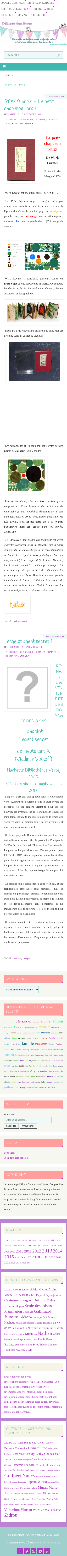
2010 (20, 1251)
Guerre (18, 1049)
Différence (45, 1033)
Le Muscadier (31, 1328)
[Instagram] (40, 1551)
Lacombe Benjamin (18, 1482)
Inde (46, 1055)
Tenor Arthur (13, 1505)
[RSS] (33, 1551)
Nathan (45, 1333)
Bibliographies (43, 9)
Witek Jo (38, 1510)
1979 (30, 1240)
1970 (22, 1240)
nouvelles (45, 1066)
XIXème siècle (50, 1087)
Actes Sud (8, 1290)
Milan (29, 1334)
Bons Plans (9, 1152)
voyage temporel (32, 1087)
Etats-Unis (15, 1044)
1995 (60, 1240)
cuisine (32, 1033)
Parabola (39, 1543)
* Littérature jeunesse (20, 119)
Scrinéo (22, 1344)
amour (57, 1021)
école (61, 1033)
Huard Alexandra (43, 1477)
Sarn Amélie (47, 1499)
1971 (26, 1240)
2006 (54, 1245)
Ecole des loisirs (38, 1305)
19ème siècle (9, 1022)
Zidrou (10, 1515)
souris (19, 1082)
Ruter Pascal (36, 1499)
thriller (43, 1082)
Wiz (29, 1349)
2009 (12, 1251)
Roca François (24, 1499)
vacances (49, 1082)
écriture (14, 1038)
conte (13, 1032)
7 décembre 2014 (31, 114)
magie (31, 1060)
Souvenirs (25, 1082)
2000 (25, 1245)
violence (16, 1087)
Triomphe (26, 958)
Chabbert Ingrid (23, 1459)
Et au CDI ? (8, 15)
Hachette (17, 958)
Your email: (10, 1113)
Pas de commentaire (55, 636)
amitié (45, 1021)
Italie (50, 1055)
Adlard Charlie (10, 1443)
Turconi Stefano (26, 1504)
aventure (44, 1027)
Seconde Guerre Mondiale (26, 1076)
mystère (15, 1066)
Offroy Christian (20, 1493)
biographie (55, 1027)
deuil (38, 1033)
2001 (30, 1245)
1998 (15, 1246)
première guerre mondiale (36, 1071)
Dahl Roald (33, 1465)
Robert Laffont (31, 1339)
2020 (52, 1257)
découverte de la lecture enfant (33, 1406)
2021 (58, 1257)
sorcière (13, 1082)
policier (17, 1071)
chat (61, 1027)
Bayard (40, 1295)
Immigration (39, 1055)
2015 (9, 1256)
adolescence (23, 1021)
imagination (30, 1055)
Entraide (6, 1044)
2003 (39, 1245)
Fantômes (59, 1044)
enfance (21, 1038)
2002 (34, 1245)
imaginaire (21, 1055)
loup (22, 1060)
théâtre (37, 1082)
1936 (10, 1240)
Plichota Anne (50, 1493)
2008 (6, 1251)
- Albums (40, 119)
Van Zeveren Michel (43, 1505)
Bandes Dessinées (13, 3)
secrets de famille (45, 1076)
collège (6, 1033)
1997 (10, 1246)
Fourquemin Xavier (37, 1470)
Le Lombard (18, 1328)
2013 (47, 1251)
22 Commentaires (56, 97)
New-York (32, 1066)
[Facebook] (20, 1551)
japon (55, 1055)
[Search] (58, 55)
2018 (36, 1257)
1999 (20, 1245)
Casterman (12, 1300)
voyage (23, 1087)
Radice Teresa (10, 1499)
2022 (7, 1262)
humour (9, 1054)
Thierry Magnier (48, 1344)
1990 (43, 1240)
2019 (44, 1257)
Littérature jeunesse (15, 9)
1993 (52, 1240)
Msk (35, 1334)
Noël (39, 1066)
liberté (6, 1060)
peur (5, 1071)
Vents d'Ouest (21, 1350)
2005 (49, 1245)
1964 (18, 1240)
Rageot (21, 1339)
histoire (44, 1049)
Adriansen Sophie (26, 1442)
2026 (28, 1263)
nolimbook (51, 1396)
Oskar (56, 1334)
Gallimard (28, 1311)
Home (7, 75)
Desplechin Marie (47, 1465)
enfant (29, 1038)
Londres (16, 1060)
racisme (51, 1071)
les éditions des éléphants (50, 1328)
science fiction (9, 1076)
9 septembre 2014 (32, 647)
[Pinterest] (47, 1551)
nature (21, 1066)
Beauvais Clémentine (15, 1448)
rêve (62, 1071)
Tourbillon (9, 1349)
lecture (61, 1055)
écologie (7, 1038)
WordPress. (54, 1543)
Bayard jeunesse (53, 1295)
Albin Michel (39, 1289)
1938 (14, 1240)
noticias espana (12, 1386)
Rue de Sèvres (45, 1339)
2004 (44, 1245)
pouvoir (23, 1071)
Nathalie (13, 114)
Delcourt (40, 1300)
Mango (7, 1334)
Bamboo (30, 1295)
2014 (58, 1251)
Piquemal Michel (35, 1494)
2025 (23, 1263)
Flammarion (13, 1311)
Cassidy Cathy (33, 1454)
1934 (6, 1240)
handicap (26, 1050)
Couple (25, 1033)
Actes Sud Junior (21, 1289)
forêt (12, 1050)
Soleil (29, 1344)
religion (57, 1071)
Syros (36, 1344)
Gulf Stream (49, 1317)
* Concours (38, 15)
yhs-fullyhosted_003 (48, 1381)
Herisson (13, 647)
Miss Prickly (15, 1488)
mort (53, 1060)
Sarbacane (11, 1344)
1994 (56, 1240)
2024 (18, 1263)
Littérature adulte (40, 3)
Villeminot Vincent (18, 1510)
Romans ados (22, 656)
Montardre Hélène (28, 1488)
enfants (35, 1038)
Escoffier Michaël (21, 1470)
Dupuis (20, 1306)
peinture (60, 1066)
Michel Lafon (18, 1334)
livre (10, 1060)
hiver (50, 1050)
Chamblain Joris (40, 1459)
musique (8, 1066)
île (16, 1055)
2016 (19, 1257)
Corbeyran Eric (20, 1464)
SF (55, 1076)
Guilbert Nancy (20, 1475)
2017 (27, 1257)
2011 (28, 1251)
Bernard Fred (37, 1448)
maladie (37, 1060)
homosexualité (58, 1050)
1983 (39, 1240)
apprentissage (29, 1027)
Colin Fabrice (55, 1460)
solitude (7, 1082)
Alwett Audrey (45, 1442)
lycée (26, 1060)
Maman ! (23, 15)
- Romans (40, 652)
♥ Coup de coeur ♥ (22, 123)
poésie (10, 1071)
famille (28, 1043)
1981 (35, 1240)
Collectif (7, 1465)
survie (32, 1082)
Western (41, 1087)
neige (26, 1066)
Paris (55, 1066)
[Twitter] (27, 1551)
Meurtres (47, 1060)
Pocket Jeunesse (11, 1339)
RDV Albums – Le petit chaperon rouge (29, 105)
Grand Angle (36, 1317)
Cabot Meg (18, 1453)
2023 (12, 1262)
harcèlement (35, 1050)
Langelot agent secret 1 (28, 641)
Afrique (35, 1022)
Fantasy (51, 1044)
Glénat (24, 1317)
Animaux (19, 1027)
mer (42, 1060)
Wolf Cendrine (53, 1509)
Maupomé (52, 1482)
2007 (59, 1245)
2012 (36, 1251)
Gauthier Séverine (53, 1470)
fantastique (41, 1043)
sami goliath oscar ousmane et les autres (25, 1401)
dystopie (54, 1033)
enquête (43, 1038)
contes (19, 1033)
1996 (6, 1246)
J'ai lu (18, 1323)
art (36, 1027)
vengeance (56, 1082)
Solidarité (60, 1076)
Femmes (6, 1050)
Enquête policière (56, 1038)
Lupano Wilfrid (36, 1482)
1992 (47, 1240)
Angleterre (8, 1027)
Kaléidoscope (27, 1322)
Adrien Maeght (20, 621)
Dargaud (27, 1300)
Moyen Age (59, 1060)
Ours (50, 1066)
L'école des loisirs (43, 1322)
